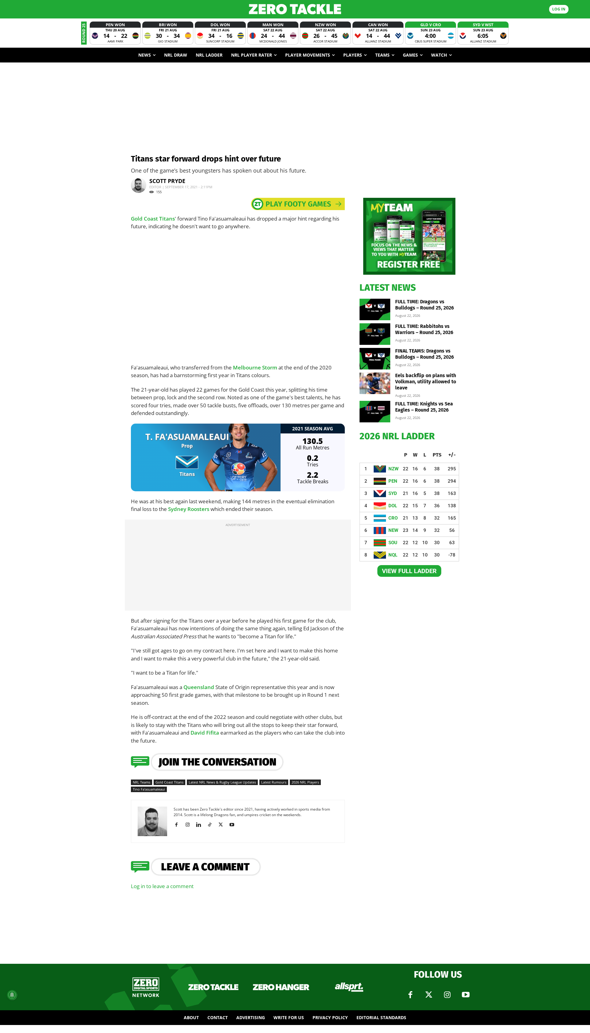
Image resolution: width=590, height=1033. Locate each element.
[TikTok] (212, 824)
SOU (392, 542)
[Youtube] (234, 824)
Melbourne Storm (255, 367)
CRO (393, 518)
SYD (392, 493)
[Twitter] (428, 995)
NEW (393, 530)
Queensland (198, 687)
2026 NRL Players (305, 782)
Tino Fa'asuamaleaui (149, 789)
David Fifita (205, 732)
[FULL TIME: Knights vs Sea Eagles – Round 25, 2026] (375, 411)
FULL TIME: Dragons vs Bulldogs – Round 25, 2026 (424, 305)
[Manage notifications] (12, 995)
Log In (558, 9)
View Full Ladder (409, 571)
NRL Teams (141, 782)
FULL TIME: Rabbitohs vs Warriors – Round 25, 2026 (424, 329)
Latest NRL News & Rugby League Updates (222, 782)
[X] (223, 824)
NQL (392, 555)
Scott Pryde (167, 181)
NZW (393, 469)
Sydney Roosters (188, 509)
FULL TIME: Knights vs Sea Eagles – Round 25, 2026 (424, 407)
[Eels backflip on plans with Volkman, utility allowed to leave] (375, 383)
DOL (392, 506)
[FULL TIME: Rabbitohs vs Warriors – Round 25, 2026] (375, 334)
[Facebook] (179, 824)
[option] (115, 33)
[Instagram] (190, 824)
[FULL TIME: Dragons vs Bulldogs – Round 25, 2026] (375, 309)
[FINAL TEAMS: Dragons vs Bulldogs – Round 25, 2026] (375, 358)
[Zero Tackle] (295, 9)
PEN (392, 481)
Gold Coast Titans (153, 218)
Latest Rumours (273, 782)
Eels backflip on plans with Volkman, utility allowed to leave (425, 382)
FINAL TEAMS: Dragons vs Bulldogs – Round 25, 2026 (424, 354)
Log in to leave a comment (162, 886)
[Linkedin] (201, 824)
